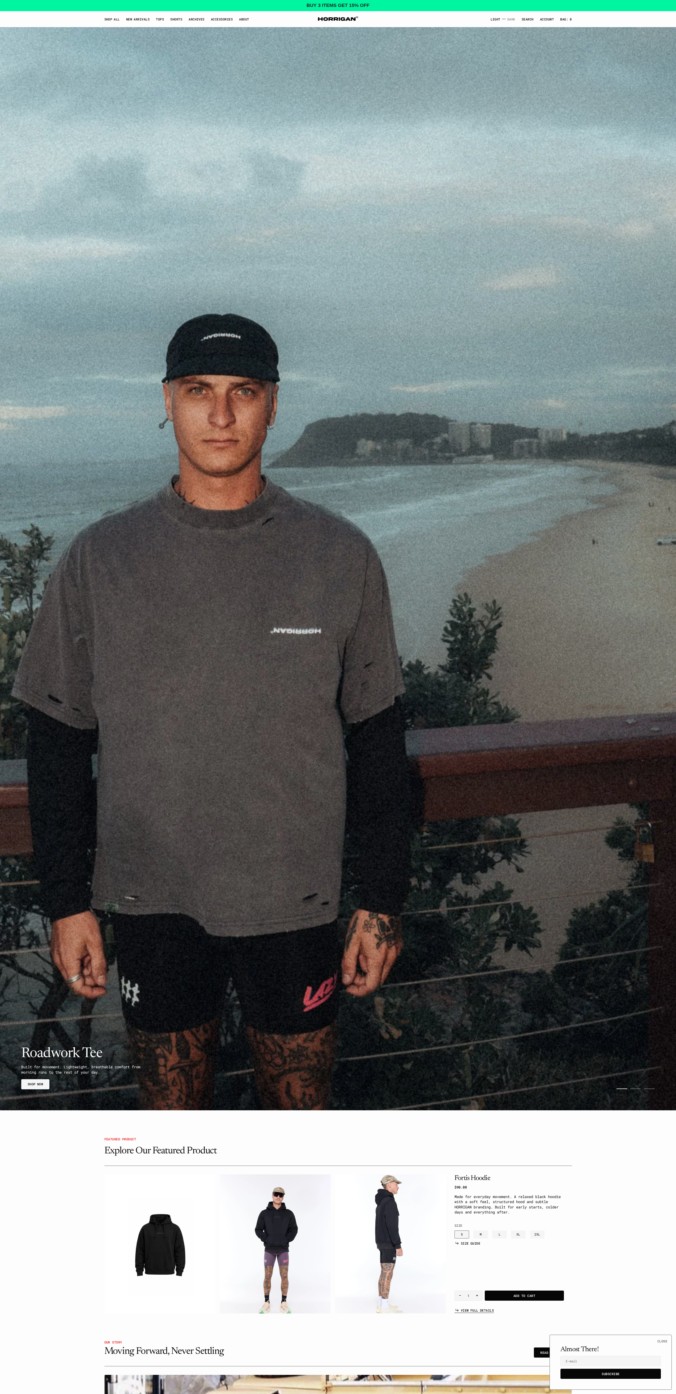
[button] (547, 19)
